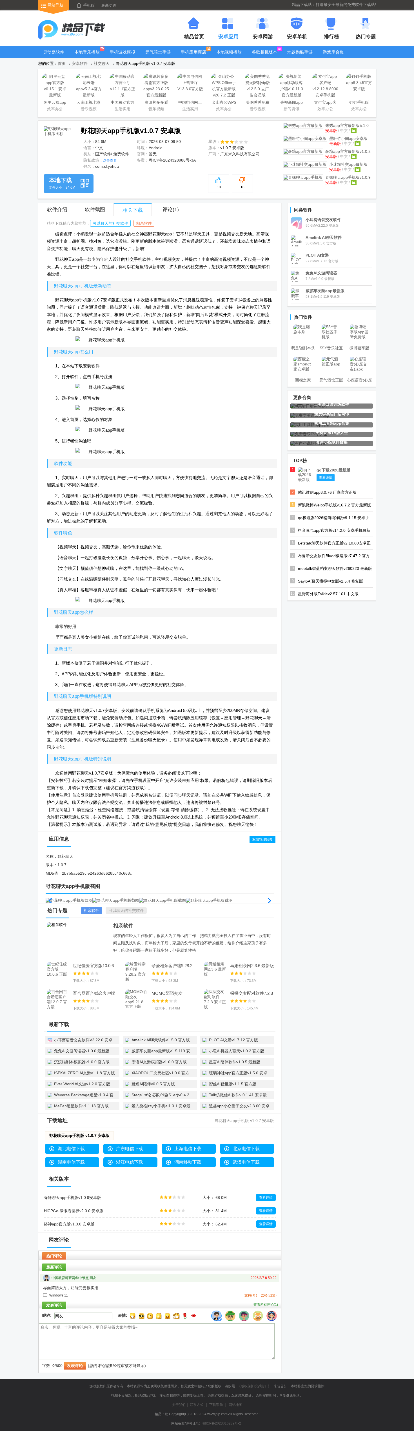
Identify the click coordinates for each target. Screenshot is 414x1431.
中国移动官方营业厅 (122, 103)
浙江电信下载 (129, 1162)
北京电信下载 (246, 1148)
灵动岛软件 (53, 52)
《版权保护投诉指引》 (254, 1386)
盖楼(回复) (269, 1295)
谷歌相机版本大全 (264, 56)
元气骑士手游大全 (158, 56)
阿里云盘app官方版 (55, 103)
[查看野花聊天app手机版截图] (58, 140)
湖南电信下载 (71, 1162)
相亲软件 (144, 223)
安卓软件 (80, 63)
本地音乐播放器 (87, 56)
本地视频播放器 (229, 56)
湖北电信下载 (71, 1148)
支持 (250, 1295)
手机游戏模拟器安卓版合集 (122, 56)
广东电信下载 (129, 1148)
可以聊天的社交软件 (110, 223)
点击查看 (110, 160)
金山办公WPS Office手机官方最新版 (224, 103)
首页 (62, 63)
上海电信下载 (187, 1148)
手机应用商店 (193, 52)
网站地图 (235, 1405)
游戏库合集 (333, 52)
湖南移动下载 (187, 1162)
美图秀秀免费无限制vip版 (258, 103)
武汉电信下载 (246, 1162)
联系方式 (196, 1405)
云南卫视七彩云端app (89, 103)
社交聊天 (102, 63)
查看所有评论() (265, 1305)
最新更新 (109, 5)
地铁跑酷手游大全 (300, 56)
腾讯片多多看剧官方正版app (156, 103)
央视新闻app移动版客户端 (291, 103)
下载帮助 (216, 1405)
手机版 (89, 5)
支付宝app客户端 (325, 103)
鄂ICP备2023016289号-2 (221, 1423)
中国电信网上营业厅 (190, 103)
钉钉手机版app (359, 103)
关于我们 (179, 1405)
